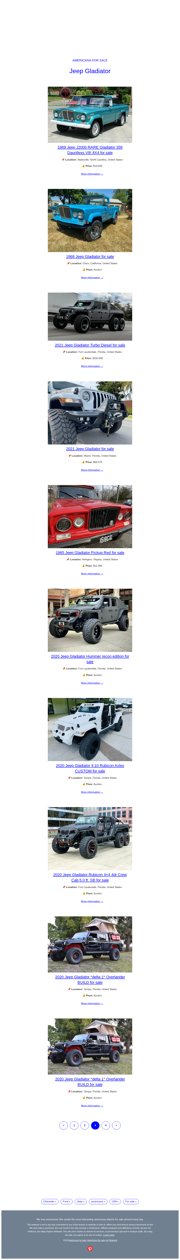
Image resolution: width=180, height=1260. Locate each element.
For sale (129, 1201)
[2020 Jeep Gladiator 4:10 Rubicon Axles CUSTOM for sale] (90, 760)
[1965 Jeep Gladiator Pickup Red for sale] (90, 547)
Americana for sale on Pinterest (102, 1240)
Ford (65, 1201)
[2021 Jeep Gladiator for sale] (90, 443)
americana (97, 1201)
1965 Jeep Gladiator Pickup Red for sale (90, 552)
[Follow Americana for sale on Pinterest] (90, 1250)
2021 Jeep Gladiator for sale (90, 449)
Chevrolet (48, 1201)
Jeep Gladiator (90, 71)
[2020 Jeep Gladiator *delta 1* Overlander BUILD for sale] (90, 971)
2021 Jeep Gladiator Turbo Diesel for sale (90, 345)
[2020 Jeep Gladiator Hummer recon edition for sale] (90, 651)
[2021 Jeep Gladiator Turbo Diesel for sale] (90, 339)
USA (114, 1201)
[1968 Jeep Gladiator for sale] (90, 251)
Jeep (79, 1201)
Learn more (108, 1235)
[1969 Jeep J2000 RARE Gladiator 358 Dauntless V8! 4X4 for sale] (90, 142)
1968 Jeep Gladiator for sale (90, 256)
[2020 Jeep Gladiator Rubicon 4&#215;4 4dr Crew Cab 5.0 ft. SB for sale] (90, 869)
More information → (92, 173)
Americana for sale (90, 60)
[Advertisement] (90, 26)
